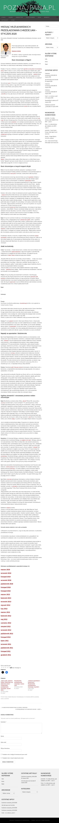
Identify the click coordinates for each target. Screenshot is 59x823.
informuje (6, 340)
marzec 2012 (5, 612)
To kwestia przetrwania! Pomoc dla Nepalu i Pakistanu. (14, 707)
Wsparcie (46, 17)
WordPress (25, 820)
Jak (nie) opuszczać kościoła (51, 79)
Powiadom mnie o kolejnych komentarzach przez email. (14, 754)
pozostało (14, 486)
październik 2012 (7, 633)
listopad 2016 (6, 591)
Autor (6, 696)
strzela (25, 106)
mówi (30, 417)
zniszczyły (9, 479)
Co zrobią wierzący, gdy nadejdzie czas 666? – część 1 (28, 709)
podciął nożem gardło (25, 219)
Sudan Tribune (11, 255)
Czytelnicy (5, 20)
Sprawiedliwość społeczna (51, 100)
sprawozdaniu (28, 180)
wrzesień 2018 (6, 580)
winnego (13, 353)
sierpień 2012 (6, 626)
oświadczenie (4, 134)
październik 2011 (7, 648)
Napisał (2, 159)
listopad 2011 (5, 651)
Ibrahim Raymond (12, 696)
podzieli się (12, 207)
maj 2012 (4, 619)
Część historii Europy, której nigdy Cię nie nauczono (51, 132)
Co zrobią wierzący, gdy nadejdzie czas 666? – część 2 (51, 120)
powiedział (13, 121)
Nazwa (2, 736)
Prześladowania (20, 696)
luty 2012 (4, 609)
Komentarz (3, 722)
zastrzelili (3, 93)
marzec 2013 (5, 594)
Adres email (3, 742)
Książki (11, 17)
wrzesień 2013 (6, 601)
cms (46, 140)
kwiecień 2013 (6, 598)
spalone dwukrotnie (15, 251)
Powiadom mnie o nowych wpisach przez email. (13, 758)
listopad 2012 (6, 637)
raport (9, 83)
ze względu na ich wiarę (25, 440)
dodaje (13, 418)
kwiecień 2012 (6, 616)
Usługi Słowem (30, 17)
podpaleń (11, 321)
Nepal (46, 64)
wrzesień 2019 (6, 573)
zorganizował (12, 281)
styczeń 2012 (5, 605)
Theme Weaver (45, 820)
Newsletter (19, 17)
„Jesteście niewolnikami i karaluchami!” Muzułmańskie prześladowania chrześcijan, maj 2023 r (34, 684)
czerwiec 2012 (6, 623)
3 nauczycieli (13, 173)
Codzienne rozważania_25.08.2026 (9, 807)
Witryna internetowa (5, 748)
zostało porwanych (10, 466)
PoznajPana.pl (29, 7)
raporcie (9, 507)
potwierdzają (3, 456)
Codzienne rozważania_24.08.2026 (9, 810)
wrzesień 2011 (6, 644)
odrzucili (24, 401)
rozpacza (3, 194)
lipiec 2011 (5, 641)
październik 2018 (7, 584)
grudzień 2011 (6, 655)
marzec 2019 (5, 569)
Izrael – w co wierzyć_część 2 (8, 812)
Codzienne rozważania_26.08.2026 (9, 802)
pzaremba (36, 696)
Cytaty (4, 17)
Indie (46, 59)
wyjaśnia (35, 74)
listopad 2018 (6, 587)
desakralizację (23, 303)
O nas (13, 20)
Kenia (39, 17)
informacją (12, 468)
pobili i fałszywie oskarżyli (17, 367)
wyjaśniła (3, 228)
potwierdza (8, 269)
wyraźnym (3, 402)
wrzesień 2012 (6, 630)
